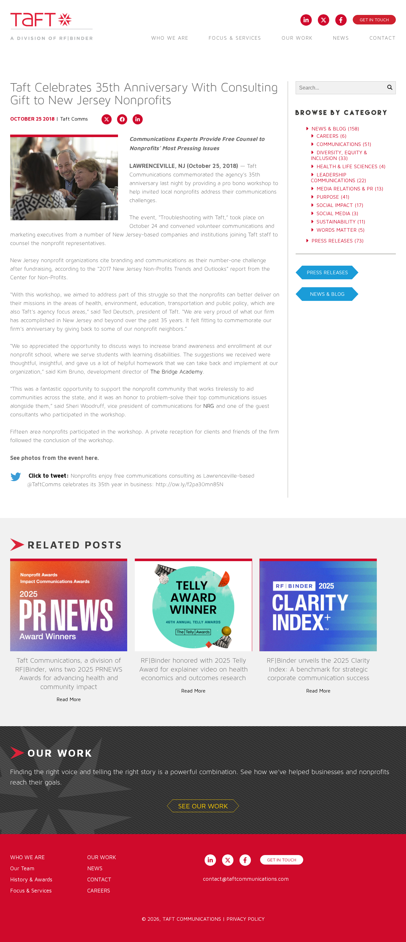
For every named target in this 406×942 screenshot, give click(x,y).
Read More (68, 699)
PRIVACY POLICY (245, 919)
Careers (327, 136)
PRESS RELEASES (327, 272)
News (341, 38)
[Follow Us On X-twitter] (323, 19)
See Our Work (203, 806)
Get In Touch (281, 859)
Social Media (333, 213)
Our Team (22, 868)
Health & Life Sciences (347, 166)
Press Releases (332, 240)
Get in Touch (374, 19)
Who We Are (169, 38)
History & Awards (31, 879)
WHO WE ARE (27, 857)
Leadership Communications (333, 177)
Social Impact (335, 205)
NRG (208, 406)
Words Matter (337, 230)
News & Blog (328, 128)
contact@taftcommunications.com (246, 879)
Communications (339, 144)
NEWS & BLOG (327, 294)
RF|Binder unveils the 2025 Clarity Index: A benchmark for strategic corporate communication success (318, 669)
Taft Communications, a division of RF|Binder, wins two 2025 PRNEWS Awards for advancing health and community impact (68, 673)
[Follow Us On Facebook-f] (341, 19)
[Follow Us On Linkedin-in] (306, 19)
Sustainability (336, 221)
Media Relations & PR (345, 188)
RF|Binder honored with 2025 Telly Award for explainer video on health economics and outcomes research (193, 669)
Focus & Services (235, 38)
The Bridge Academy (176, 372)
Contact (383, 38)
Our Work (297, 38)
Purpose (328, 197)
